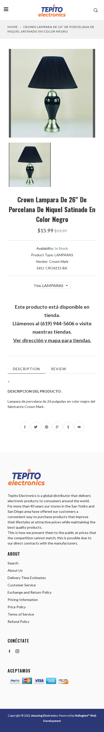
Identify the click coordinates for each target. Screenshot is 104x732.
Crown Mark (58, 261)
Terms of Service (21, 614)
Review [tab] (58, 369)
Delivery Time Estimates (27, 578)
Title (38, 285)
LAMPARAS (64, 255)
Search (13, 563)
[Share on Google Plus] (58, 427)
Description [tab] (26, 369)
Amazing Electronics (44, 715)
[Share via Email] (79, 427)
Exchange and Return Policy (29, 592)
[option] (52, 93)
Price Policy (17, 607)
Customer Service (22, 585)
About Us (15, 570)
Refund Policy (18, 621)
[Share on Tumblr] (68, 427)
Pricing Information (23, 599)
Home (13, 27)
